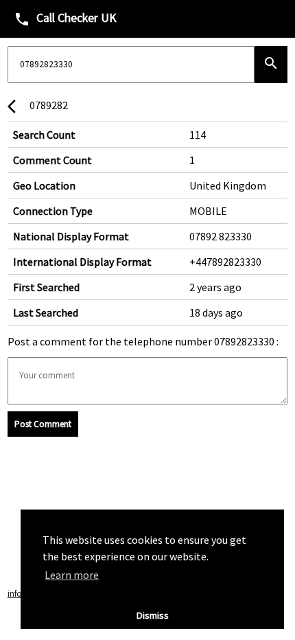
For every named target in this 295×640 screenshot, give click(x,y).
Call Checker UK (65, 18)
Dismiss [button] (153, 615)
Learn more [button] (72, 575)
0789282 (38, 106)
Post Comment (42, 424)
